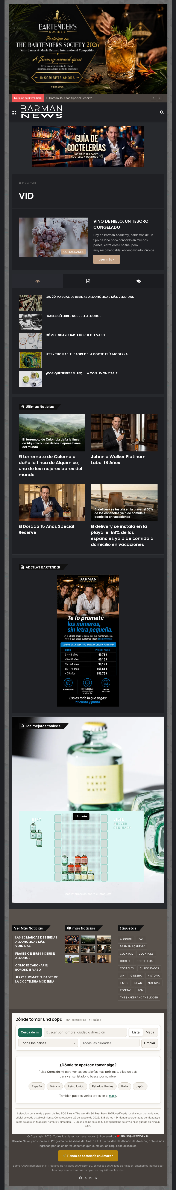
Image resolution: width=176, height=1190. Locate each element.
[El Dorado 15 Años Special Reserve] (52, 502)
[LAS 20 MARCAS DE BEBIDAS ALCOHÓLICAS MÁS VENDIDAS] (30, 303)
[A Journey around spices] (88, 48)
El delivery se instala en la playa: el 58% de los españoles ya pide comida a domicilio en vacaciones (122, 535)
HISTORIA (154, 975)
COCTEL (125, 961)
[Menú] (14, 114)
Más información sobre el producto (88, 894)
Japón (140, 1086)
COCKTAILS (146, 953)
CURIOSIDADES (149, 968)
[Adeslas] (88, 640)
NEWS (138, 982)
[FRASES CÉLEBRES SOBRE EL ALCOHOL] (30, 322)
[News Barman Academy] (41, 111)
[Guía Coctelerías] (88, 146)
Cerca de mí (30, 1032)
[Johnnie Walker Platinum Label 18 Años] (124, 432)
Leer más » (106, 259)
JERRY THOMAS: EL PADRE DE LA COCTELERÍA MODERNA (87, 354)
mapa (112, 1095)
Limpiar (149, 1043)
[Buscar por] (162, 114)
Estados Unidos (102, 1086)
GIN (122, 975)
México (55, 1086)
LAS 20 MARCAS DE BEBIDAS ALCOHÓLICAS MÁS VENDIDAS (90, 297)
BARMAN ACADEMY (132, 946)
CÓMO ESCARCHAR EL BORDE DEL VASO (75, 335)
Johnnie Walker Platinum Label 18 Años (118, 460)
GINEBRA (136, 975)
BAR (141, 939)
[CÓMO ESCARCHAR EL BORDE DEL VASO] (30, 341)
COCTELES (127, 968)
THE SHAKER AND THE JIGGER (139, 997)
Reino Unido (76, 1086)
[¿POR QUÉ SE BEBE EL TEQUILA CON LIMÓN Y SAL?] (30, 379)
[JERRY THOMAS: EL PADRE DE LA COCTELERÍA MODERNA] (30, 360)
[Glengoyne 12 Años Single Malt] (72, 959)
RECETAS (126, 990)
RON (140, 990)
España (37, 1086)
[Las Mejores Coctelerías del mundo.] (72, 940)
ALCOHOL (126, 939)
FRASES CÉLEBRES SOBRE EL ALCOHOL (73, 316)
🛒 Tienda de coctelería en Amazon (88, 1156)
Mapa (150, 1032)
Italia (124, 1086)
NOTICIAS (154, 982)
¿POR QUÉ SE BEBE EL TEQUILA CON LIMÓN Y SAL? (82, 373)
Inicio (25, 183)
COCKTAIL (126, 953)
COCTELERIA (145, 961)
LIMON (124, 982)
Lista (136, 1032)
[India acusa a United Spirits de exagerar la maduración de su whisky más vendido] (104, 949)
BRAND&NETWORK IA (134, 1136)
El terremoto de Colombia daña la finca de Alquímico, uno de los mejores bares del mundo (50, 466)
